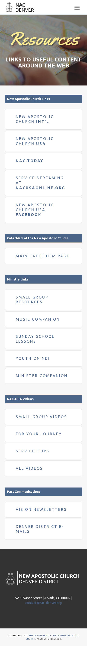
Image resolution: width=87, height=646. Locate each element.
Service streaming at (40, 183)
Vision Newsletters (41, 509)
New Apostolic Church (35, 141)
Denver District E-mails (40, 528)
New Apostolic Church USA (35, 210)
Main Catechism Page (43, 256)
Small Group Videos (41, 417)
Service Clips (32, 451)
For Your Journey (39, 434)
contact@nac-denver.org (43, 603)
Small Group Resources (32, 299)
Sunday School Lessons (35, 338)
